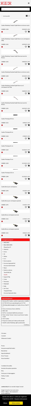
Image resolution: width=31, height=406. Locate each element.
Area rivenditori (5, 358)
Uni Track (6, 288)
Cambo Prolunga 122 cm (7, 172)
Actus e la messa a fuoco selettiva (11, 308)
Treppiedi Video (8, 290)
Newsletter (4, 350)
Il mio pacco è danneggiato (8, 373)
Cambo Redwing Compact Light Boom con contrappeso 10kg (15, 39)
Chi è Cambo (6, 318)
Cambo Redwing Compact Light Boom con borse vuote (15, 25)
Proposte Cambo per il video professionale (13, 320)
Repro (5, 268)
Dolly (5, 286)
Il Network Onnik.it (6, 338)
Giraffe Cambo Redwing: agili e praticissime (14, 322)
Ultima (5, 256)
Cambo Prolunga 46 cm (7, 132)
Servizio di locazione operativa (9, 368)
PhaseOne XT (7, 247)
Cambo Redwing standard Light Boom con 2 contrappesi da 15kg (12, 86)
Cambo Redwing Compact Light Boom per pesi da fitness (14, 56)
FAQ (2, 370)
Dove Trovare (4, 356)
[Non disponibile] (2, 31)
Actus (5, 251)
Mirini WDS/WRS (8, 245)
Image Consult (19, 386)
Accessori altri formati (9, 265)
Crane (5, 279)
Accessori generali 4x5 (9, 263)
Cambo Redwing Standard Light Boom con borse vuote (15, 72)
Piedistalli (6, 283)
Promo (3, 345)
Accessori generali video (10, 293)
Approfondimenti (5, 353)
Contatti (3, 335)
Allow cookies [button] (16, 403)
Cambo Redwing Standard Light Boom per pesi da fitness (14, 103)
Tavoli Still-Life (7, 272)
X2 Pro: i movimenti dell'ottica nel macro (13, 313)
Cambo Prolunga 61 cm (7, 146)
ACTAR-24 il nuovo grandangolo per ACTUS (14, 303)
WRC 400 (5, 311)
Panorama (6, 281)
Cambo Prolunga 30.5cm (7, 118)
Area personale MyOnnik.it (8, 348)
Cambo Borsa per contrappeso (9, 186)
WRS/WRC (6, 242)
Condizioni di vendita (6, 365)
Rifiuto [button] (5, 403)
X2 (4, 254)
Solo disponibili (6, 16)
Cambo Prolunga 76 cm (7, 159)
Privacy (3, 378)
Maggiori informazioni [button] (20, 399)
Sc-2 (5, 258)
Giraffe (5, 274)
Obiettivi (6, 249)
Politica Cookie (5, 376)
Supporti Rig (7, 277)
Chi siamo (3, 333)
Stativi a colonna (8, 270)
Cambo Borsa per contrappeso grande (11, 200)
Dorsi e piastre (7, 261)
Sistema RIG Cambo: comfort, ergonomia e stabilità (16, 301)
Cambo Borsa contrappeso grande (10, 229)
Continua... (26, 324)
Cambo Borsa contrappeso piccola (10, 215)
